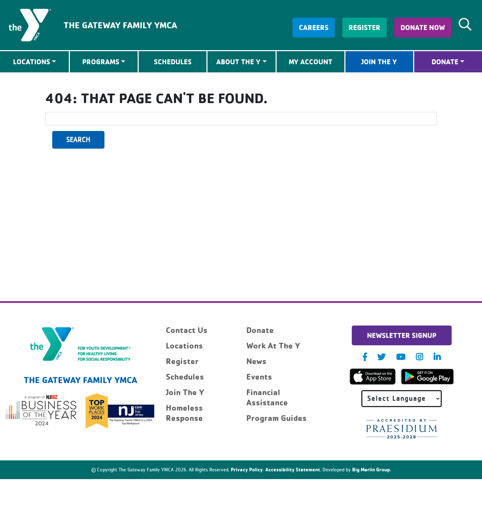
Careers (314, 27)
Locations (184, 345)
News (256, 361)
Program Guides (276, 418)
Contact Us (186, 330)
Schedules (173, 61)
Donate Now (422, 27)
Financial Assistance (267, 397)
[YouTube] (400, 357)
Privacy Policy (247, 469)
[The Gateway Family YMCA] (30, 24)
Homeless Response (184, 412)
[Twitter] (382, 357)
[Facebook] (365, 357)
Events (259, 376)
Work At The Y (273, 345)
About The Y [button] (238, 61)
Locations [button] (31, 61)
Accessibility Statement (292, 469)
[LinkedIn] (437, 357)
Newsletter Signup (401, 335)
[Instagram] (419, 357)
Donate (445, 61)
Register (364, 27)
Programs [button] (100, 61)
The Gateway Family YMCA (120, 24)
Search (78, 139)
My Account (310, 61)
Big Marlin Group (371, 469)
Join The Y (379, 61)
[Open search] (465, 24)
